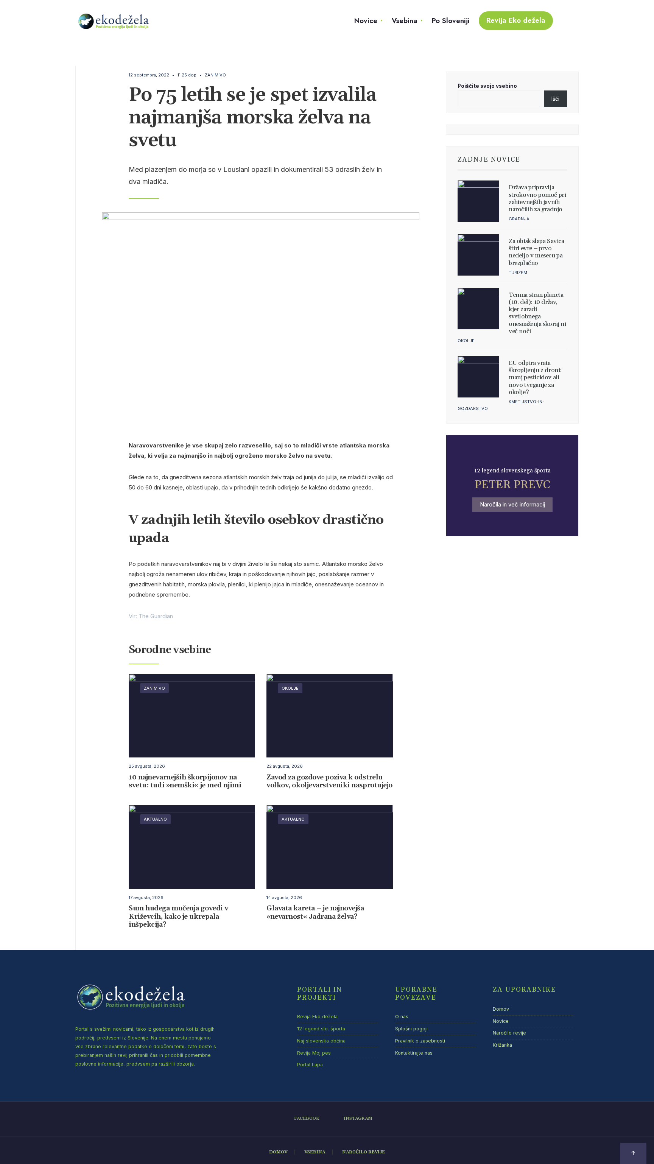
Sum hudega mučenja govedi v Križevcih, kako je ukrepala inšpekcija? (178, 916)
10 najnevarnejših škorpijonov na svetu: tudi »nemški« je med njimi (185, 781)
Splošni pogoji (411, 1029)
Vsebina (404, 21)
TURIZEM (518, 272)
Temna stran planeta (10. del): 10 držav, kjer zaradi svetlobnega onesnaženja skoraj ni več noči (537, 313)
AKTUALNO (155, 819)
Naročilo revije (509, 1033)
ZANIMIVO (215, 75)
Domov (501, 1009)
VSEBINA (314, 1152)
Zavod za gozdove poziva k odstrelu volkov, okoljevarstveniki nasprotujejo (329, 781)
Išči (555, 99)
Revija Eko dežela (515, 20)
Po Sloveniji (451, 21)
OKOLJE (290, 688)
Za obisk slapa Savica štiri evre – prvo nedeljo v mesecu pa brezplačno (536, 252)
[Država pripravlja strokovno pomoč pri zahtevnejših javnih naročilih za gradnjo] (478, 201)
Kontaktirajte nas (414, 1053)
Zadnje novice (489, 160)
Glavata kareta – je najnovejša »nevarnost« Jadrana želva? (315, 912)
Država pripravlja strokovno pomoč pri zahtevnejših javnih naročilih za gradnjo (537, 198)
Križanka (502, 1045)
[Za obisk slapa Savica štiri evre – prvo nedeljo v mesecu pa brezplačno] (478, 255)
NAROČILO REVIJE (363, 1152)
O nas (401, 1016)
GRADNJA (519, 218)
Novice (365, 21)
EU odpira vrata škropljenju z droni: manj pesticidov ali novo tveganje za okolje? (535, 377)
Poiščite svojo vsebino (487, 86)
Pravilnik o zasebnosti (420, 1041)
